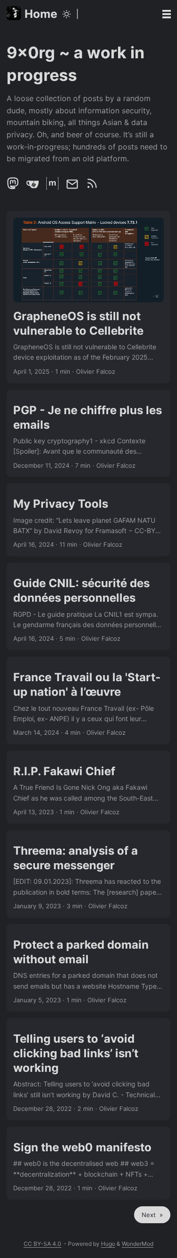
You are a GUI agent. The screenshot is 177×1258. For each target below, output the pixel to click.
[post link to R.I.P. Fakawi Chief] (88, 787)
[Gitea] (33, 187)
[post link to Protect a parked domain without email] (88, 968)
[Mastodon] (14, 187)
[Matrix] (53, 187)
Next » (152, 1215)
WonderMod (137, 1243)
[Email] (73, 187)
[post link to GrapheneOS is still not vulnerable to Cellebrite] (88, 297)
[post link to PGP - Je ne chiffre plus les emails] (88, 433)
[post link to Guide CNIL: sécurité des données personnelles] (88, 606)
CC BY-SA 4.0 (42, 1243)
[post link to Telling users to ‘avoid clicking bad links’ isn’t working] (88, 1069)
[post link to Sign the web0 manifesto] (88, 1163)
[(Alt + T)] (66, 14)
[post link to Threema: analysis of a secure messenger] (88, 874)
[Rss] (92, 187)
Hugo (108, 1243)
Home (41, 14)
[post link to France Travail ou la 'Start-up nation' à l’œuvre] (88, 700)
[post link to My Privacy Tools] (88, 519)
